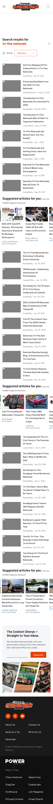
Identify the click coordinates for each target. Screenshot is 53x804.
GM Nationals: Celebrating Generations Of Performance (36, 272)
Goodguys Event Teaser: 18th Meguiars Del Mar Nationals (35, 506)
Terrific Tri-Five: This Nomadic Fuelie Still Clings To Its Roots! (36, 539)
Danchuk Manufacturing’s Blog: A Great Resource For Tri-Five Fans (36, 355)
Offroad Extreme (14, 799)
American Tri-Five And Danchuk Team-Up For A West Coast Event (34, 339)
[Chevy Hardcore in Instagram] (8, 716)
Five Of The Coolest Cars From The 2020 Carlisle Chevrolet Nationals (35, 322)
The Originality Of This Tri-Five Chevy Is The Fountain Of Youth (36, 440)
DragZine (10, 784)
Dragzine (8, 421)
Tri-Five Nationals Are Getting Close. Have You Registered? (34, 151)
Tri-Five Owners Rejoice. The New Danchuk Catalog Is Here (36, 372)
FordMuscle (11, 791)
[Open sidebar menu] (4, 6)
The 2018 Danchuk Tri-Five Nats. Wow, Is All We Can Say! (36, 456)
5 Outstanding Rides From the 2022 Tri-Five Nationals (36, 84)
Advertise (10, 739)
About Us (10, 724)
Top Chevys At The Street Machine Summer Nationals (35, 556)
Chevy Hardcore (13, 777)
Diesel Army (35, 777)
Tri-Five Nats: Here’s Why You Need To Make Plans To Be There (36, 490)
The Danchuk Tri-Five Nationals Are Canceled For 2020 (36, 101)
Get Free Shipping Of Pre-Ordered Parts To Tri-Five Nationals (35, 68)
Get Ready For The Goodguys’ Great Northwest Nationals (36, 473)
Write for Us (35, 731)
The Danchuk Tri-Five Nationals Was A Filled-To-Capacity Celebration (36, 118)
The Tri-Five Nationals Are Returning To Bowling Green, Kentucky (36, 256)
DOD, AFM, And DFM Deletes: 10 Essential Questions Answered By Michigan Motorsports (12, 230)
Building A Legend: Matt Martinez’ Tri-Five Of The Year (35, 523)
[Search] (49, 43)
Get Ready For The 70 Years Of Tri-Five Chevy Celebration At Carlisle (36, 289)
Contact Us (34, 724)
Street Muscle (34, 428)
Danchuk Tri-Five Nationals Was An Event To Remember (36, 184)
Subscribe (38, 654)
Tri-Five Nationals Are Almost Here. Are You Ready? (33, 134)
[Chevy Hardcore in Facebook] (15, 716)
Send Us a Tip (12, 731)
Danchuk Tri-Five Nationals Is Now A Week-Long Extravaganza (36, 168)
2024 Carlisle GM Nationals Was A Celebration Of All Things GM (36, 305)
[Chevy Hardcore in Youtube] (22, 716)
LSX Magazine (10, 243)
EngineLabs (33, 240)
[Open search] (48, 6)
